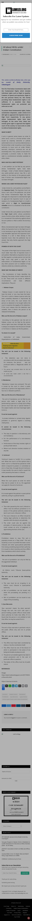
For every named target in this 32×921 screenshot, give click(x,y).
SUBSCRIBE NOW (16, 35)
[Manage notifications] (28, 918)
